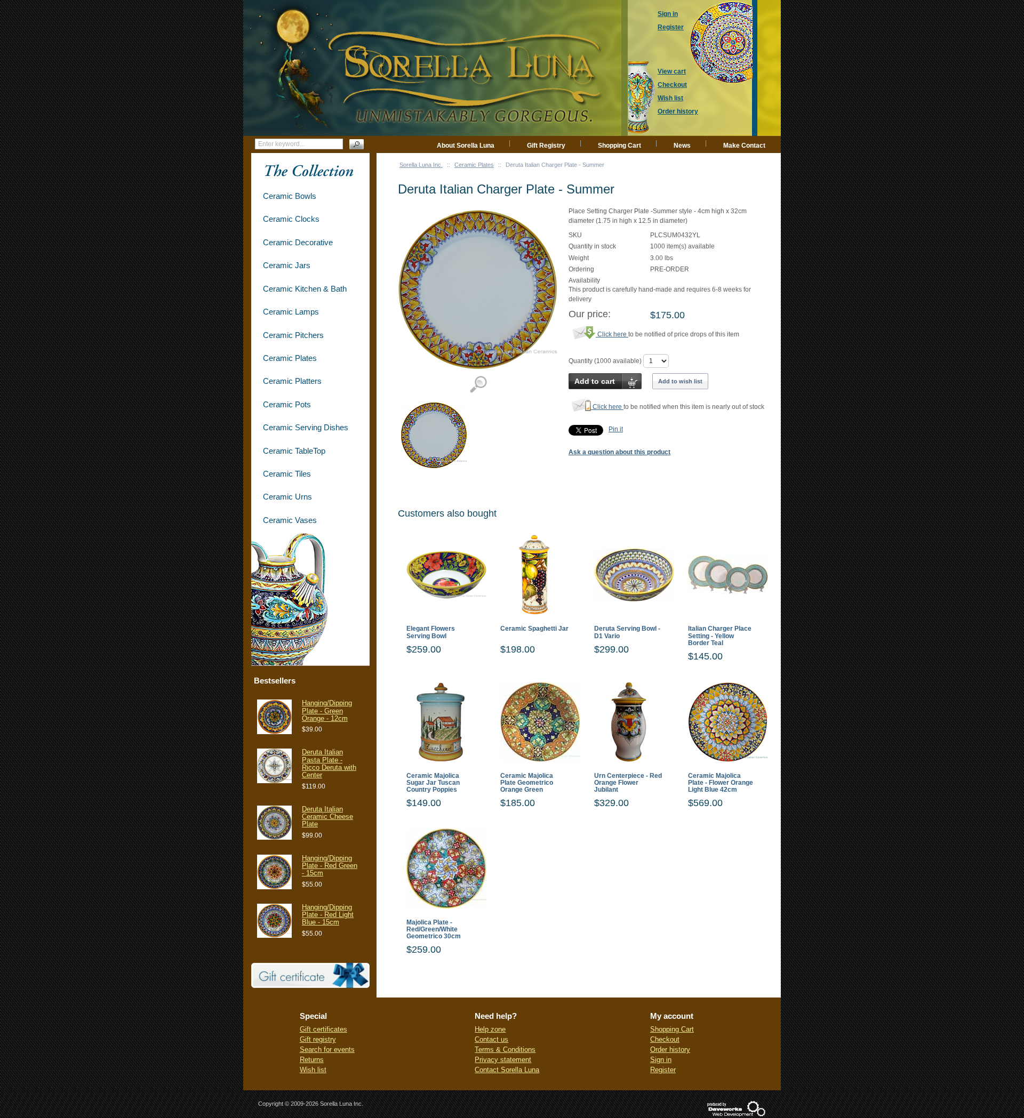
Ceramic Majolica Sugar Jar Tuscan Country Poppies (433, 783)
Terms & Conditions (505, 1049)
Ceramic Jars (286, 265)
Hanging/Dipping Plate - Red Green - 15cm (329, 866)
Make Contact (744, 145)
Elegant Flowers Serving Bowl (430, 632)
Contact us (491, 1039)
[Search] (356, 144)
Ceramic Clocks (291, 218)
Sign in (660, 1060)
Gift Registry (546, 145)
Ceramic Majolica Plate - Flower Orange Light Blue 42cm (720, 783)
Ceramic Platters (292, 380)
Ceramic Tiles (287, 473)
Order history (670, 1049)
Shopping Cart (619, 145)
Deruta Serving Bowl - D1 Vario (627, 632)
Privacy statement (503, 1060)
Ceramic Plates (474, 165)
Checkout (664, 1039)
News (682, 145)
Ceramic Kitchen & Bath (305, 288)
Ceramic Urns (287, 496)
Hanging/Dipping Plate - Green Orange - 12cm (327, 710)
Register (663, 1070)
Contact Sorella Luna (507, 1070)
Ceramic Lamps (291, 311)
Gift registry (318, 1039)
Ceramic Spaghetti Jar (534, 628)
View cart (672, 71)
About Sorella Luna (465, 145)
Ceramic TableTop (294, 450)
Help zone (490, 1029)
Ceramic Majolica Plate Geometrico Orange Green (526, 783)
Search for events (327, 1049)
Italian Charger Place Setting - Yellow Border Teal (719, 635)
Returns (312, 1060)
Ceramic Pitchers (293, 335)
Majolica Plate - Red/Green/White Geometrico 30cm (433, 929)
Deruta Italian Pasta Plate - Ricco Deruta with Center (329, 763)
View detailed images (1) (478, 384)
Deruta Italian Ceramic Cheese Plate (327, 817)
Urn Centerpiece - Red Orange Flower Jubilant (628, 783)
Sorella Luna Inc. (421, 165)
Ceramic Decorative (298, 242)
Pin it (616, 429)
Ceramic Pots (287, 404)
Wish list (313, 1070)
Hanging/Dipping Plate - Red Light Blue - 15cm (328, 915)
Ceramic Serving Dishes (305, 427)
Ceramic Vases (290, 520)
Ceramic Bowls (289, 195)
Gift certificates (323, 1029)
